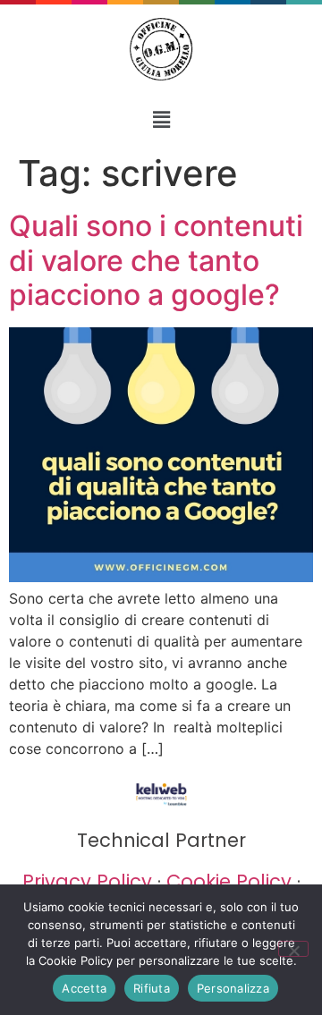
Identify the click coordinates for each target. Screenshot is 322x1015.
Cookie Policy (229, 881)
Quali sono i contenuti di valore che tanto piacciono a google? (156, 260)
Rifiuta (151, 988)
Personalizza (233, 988)
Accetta (84, 988)
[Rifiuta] (293, 949)
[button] (161, 119)
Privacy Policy (87, 881)
